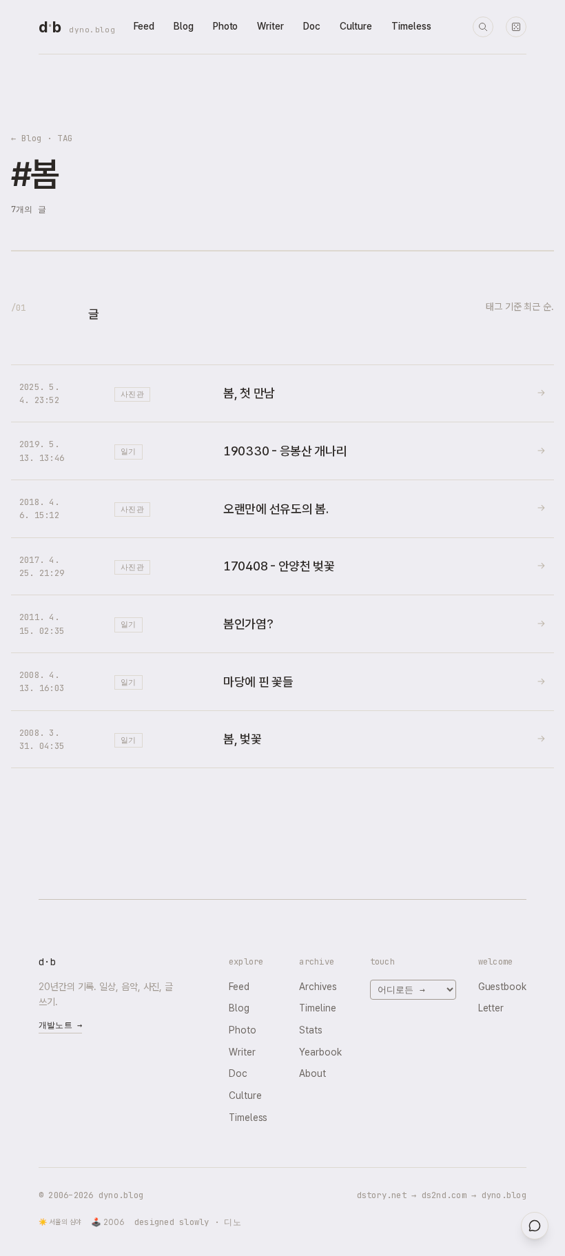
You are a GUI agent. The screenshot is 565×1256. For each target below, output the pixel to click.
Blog (184, 26)
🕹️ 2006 (108, 1222)
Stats (310, 1030)
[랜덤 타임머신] (516, 27)
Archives (317, 986)
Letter (491, 1007)
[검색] (483, 27)
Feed (144, 26)
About (312, 1073)
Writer (270, 26)
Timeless (411, 26)
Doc (311, 26)
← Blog (26, 138)
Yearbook (320, 1052)
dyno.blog (92, 29)
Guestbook (502, 986)
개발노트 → (60, 1025)
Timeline (317, 1007)
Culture (356, 26)
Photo (225, 26)
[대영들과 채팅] (534, 1225)
